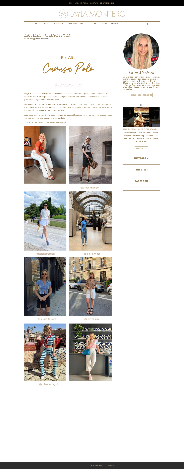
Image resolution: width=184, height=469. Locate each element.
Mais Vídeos (141, 148)
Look (94, 24)
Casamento (115, 24)
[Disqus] (68, 420)
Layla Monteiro (81, 3)
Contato (94, 3)
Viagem (103, 24)
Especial (84, 24)
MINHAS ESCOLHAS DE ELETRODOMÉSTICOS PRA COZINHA (141, 129)
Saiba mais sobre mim (141, 95)
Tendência (72, 24)
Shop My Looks (107, 3)
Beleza (47, 24)
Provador (58, 24)
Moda (37, 24)
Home (70, 3)
